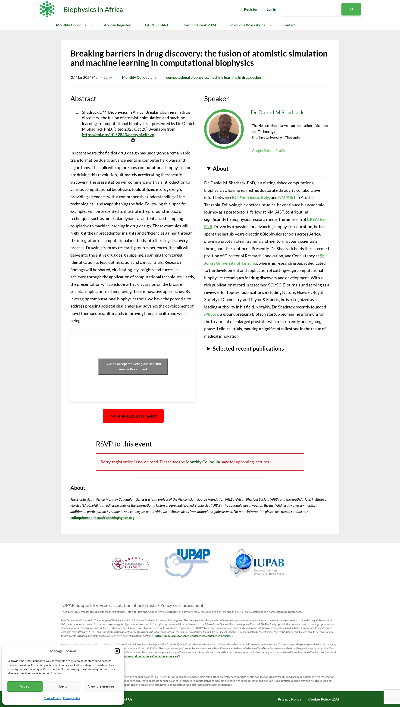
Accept (25, 686)
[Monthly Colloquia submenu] (92, 25)
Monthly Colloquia (203, 461)
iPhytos (211, 314)
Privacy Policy (71, 698)
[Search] (351, 9)
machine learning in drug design (235, 77)
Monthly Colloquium (139, 77)
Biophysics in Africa (93, 9)
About (220, 168)
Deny (63, 686)
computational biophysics (187, 77)
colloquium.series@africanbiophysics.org (102, 517)
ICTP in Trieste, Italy (250, 197)
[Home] (41, 25)
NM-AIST (287, 197)
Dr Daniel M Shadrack (277, 112)
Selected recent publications (248, 348)
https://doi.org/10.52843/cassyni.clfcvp (118, 134)
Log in (271, 9)
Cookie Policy (52, 698)
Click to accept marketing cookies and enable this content (133, 366)
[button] (117, 651)
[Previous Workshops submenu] (271, 25)
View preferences (101, 686)
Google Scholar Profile (269, 150)
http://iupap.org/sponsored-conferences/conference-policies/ (193, 636)
